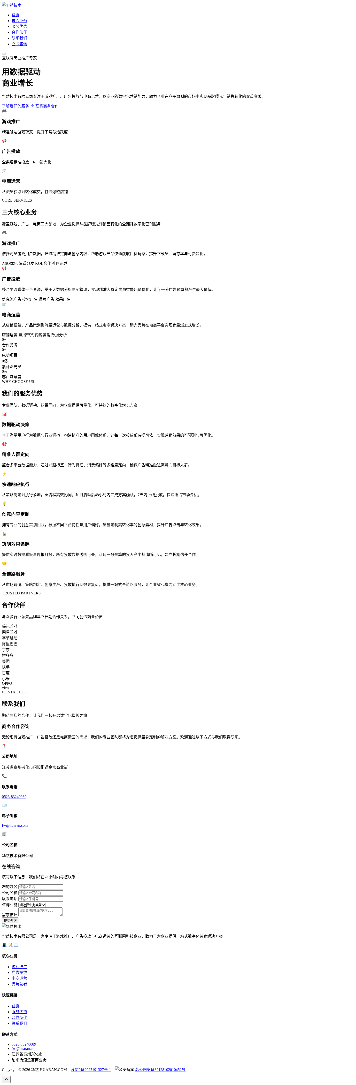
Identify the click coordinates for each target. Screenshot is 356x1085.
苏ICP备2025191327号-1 (91, 1070)
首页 (15, 15)
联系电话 (9, 899)
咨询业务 (9, 905)
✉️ (16, 945)
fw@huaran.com (15, 825)
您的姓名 (9, 887)
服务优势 (19, 26)
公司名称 (9, 893)
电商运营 (19, 978)
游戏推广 (19, 967)
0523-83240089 (14, 797)
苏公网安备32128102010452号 (160, 1070)
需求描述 (9, 915)
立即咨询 (19, 44)
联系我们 (19, 38)
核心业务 (19, 21)
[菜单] (4, 53)
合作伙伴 (19, 32)
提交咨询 (10, 920)
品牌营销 (19, 984)
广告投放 (19, 973)
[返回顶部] (6, 1079)
